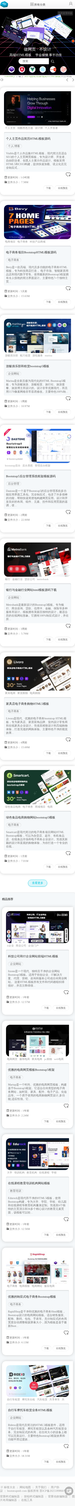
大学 (9, 1172)
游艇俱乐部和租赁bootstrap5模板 (27, 366)
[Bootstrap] (11, 69)
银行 (7, 579)
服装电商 (49, 1285)
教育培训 (15, 1190)
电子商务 (22, 241)
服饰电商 (24, 1059)
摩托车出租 (28, 1399)
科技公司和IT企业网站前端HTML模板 (33, 956)
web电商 (59, 1059)
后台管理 (13, 483)
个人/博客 (14, 146)
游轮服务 (37, 355)
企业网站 (13, 373)
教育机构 (32, 1172)
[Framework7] (63, 69)
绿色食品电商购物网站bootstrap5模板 (30, 817)
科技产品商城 (37, 241)
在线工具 (26, 1500)
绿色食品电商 (13, 806)
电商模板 (24, 1285)
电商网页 (12, 1059)
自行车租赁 (13, 1399)
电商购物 (35, 693)
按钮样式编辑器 (34, 1496)
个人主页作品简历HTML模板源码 (28, 138)
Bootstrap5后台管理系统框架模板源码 (31, 476)
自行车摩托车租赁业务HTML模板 (30, 1410)
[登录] (71, 4)
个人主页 (10, 127)
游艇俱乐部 (11, 355)
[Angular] (22, 69)
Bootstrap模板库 (5, 4)
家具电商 (10, 693)
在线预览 (63, 188)
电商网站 (37, 1285)
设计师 (39, 127)
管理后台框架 (42, 465)
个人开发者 (51, 127)
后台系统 (27, 465)
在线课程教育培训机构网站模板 (29, 1183)
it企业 (10, 945)
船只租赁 (25, 355)
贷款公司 (30, 579)
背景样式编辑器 (10, 1496)
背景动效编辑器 (58, 1496)
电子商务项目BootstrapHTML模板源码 (31, 252)
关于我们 (40, 1487)
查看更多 (37, 882)
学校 (54, 1172)
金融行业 (17, 579)
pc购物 (48, 1059)
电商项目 (10, 241)
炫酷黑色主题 (25, 127)
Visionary (9, 75)
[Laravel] (53, 69)
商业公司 (21, 945)
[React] (43, 69)
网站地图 (25, 1487)
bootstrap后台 (12, 465)
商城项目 (40, 806)
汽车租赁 (42, 1399)
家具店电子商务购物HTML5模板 (27, 703)
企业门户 (33, 945)
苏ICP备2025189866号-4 (54, 1490)
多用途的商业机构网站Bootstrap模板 (46, 75)
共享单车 (54, 1399)
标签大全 (9, 1487)
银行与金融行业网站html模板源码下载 (31, 590)
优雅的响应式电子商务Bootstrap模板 (32, 1296)
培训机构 (19, 1172)
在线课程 (44, 1172)
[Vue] (32, 69)
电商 (50, 806)
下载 (48, 188)
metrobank (43, 579)
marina (48, 355)
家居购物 (22, 693)
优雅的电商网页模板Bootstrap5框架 (31, 1069)
